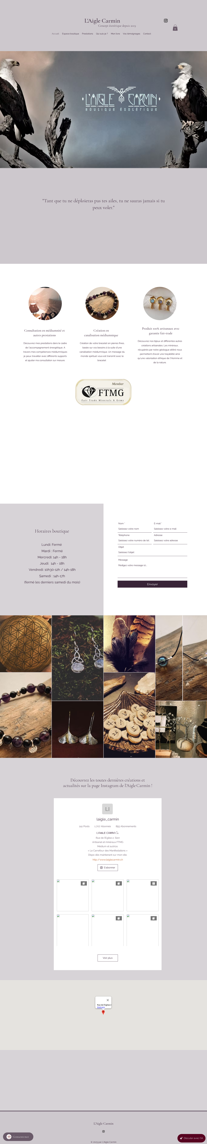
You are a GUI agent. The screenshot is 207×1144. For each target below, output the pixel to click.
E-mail (157, 523)
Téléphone (124, 535)
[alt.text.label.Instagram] (165, 20)
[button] (175, 28)
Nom (121, 523)
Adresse (158, 535)
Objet (121, 547)
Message (123, 560)
